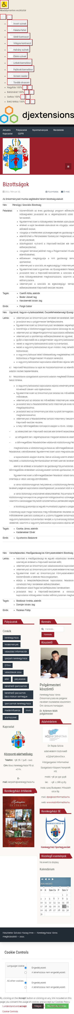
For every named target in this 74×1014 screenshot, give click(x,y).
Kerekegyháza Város (47, 933)
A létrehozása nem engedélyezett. (49, 972)
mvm (28, 710)
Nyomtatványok (40, 129)
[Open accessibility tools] (4, 4)
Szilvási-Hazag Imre (23, 933)
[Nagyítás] (24, 87)
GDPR (21, 133)
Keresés (48, 634)
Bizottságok (16, 184)
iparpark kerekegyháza (16, 658)
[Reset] (3, 16)
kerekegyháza (12, 637)
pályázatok (20, 679)
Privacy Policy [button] (57, 1006)
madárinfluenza (12, 710)
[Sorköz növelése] (28, 96)
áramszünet (11, 717)
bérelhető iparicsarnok (16, 686)
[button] (10, 1011)
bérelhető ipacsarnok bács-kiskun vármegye (16, 695)
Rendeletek (58, 129)
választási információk (16, 651)
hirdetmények (11, 644)
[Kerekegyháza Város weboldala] (16, 156)
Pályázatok (21, 129)
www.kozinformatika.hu (58, 802)
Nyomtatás (53, 192)
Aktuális (7, 129)
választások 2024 (13, 672)
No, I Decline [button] (38, 1006)
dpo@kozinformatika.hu (58, 797)
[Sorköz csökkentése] (22, 96)
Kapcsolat (8, 133)
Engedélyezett (39, 967)
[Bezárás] (9, 17)
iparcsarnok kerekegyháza (18, 703)
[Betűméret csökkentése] (26, 92)
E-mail (66, 192)
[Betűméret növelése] (31, 92)
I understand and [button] (14, 1006)
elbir (7, 679)
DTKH (8, 665)
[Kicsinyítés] (30, 87)
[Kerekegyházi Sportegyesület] (55, 830)
